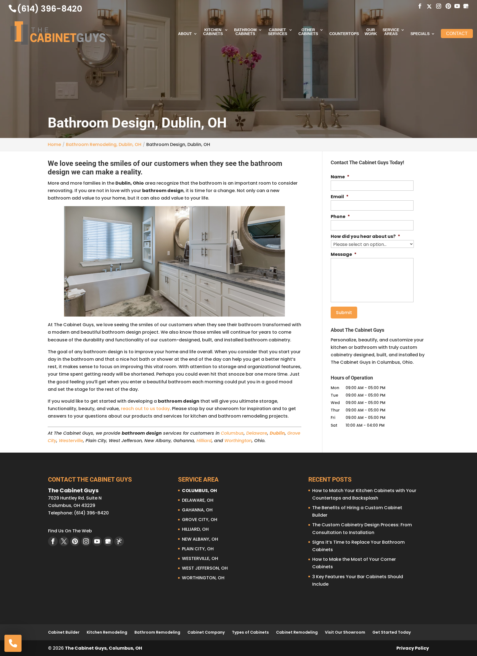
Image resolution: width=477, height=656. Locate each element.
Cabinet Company (206, 632)
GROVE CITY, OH (199, 519)
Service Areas (391, 32)
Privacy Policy (412, 648)
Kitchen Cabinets (213, 32)
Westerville (71, 440)
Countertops (344, 34)
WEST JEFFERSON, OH (205, 568)
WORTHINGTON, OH (203, 578)
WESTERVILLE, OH (200, 558)
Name (340, 177)
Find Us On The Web (70, 531)
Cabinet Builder (64, 632)
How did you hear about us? (365, 237)
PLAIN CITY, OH (198, 549)
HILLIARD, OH (195, 529)
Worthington (238, 440)
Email (340, 197)
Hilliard (204, 440)
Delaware (256, 433)
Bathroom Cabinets (245, 32)
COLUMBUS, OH (199, 490)
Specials (420, 34)
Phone (340, 217)
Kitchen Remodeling (107, 632)
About (185, 34)
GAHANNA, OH (197, 510)
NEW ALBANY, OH (200, 539)
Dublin (277, 433)
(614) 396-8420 (49, 9)
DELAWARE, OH (197, 500)
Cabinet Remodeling (297, 632)
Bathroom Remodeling (157, 632)
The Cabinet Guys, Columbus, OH (103, 648)
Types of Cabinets (250, 632)
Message (344, 254)
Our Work (371, 32)
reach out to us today (145, 408)
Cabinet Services (277, 32)
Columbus (232, 433)
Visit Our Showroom (345, 632)
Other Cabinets (308, 32)
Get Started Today (391, 632)
